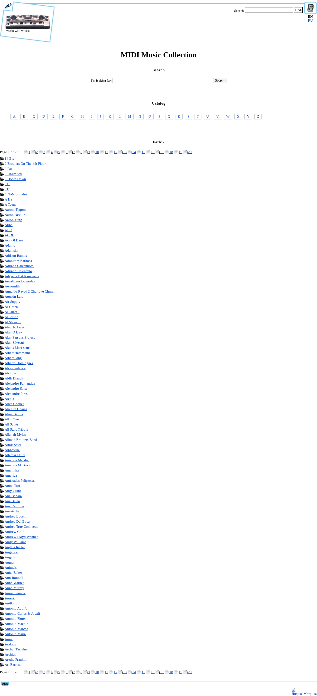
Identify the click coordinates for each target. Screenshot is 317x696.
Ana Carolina (14, 506)
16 (153, 152)
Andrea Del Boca (17, 521)
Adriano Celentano (18, 271)
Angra (9, 562)
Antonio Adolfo (16, 608)
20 (190, 152)
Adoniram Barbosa (18, 261)
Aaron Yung (13, 220)
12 (115, 152)
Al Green (11, 307)
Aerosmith (12, 286)
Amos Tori (12, 486)
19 (180, 152)
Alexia (9, 399)
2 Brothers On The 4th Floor (25, 163)
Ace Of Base (14, 240)
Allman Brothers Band (21, 440)
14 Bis (9, 158)
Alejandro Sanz (16, 388)
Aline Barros (14, 414)
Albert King (13, 358)
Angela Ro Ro (15, 547)
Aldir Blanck (14, 378)
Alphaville (12, 450)
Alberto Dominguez (19, 363)
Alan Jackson (14, 327)
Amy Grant (13, 491)
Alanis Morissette (17, 348)
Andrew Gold (14, 532)
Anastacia (12, 511)
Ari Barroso (13, 664)
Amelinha (12, 470)
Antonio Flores (15, 618)
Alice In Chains (16, 409)
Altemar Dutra (15, 455)
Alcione (10, 373)
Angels (10, 557)
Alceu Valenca (15, 368)
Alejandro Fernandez (20, 383)
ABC (8, 230)
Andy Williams (15, 542)
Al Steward (13, 322)
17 (162, 152)
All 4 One (12, 419)
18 (171, 152)
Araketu (10, 644)
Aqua (9, 639)
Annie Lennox (15, 593)
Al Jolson (11, 317)
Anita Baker (13, 572)
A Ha (8, 199)
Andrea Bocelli (15, 516)
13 (125, 152)
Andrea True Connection (22, 526)
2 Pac (9, 169)
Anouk (10, 598)
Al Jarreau (12, 312)
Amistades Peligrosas (20, 480)
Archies (10, 654)
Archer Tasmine (16, 649)
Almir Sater (13, 445)
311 (7, 184)
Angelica (11, 552)
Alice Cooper (14, 404)
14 (134, 152)
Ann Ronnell (14, 578)
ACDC (9, 235)
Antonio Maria (15, 634)
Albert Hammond (17, 353)
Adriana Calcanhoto (19, 266)
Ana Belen (12, 501)
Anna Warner (14, 583)
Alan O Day (13, 332)
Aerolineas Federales (20, 281)
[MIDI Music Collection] (27, 42)
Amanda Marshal (17, 460)
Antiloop (11, 603)
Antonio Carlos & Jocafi (22, 613)
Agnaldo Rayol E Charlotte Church (30, 291)
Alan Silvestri (14, 342)
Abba (9, 225)
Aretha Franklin (16, 659)
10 (97, 152)
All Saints (12, 424)
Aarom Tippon (15, 209)
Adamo (10, 245)
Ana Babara (13, 496)
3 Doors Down (15, 179)
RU (310, 20)
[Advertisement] (179, 27)
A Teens (10, 204)
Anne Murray (14, 588)
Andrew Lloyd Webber (21, 537)
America (11, 475)
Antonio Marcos (16, 629)
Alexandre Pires (16, 394)
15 (143, 152)
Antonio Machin (16, 624)
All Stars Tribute (16, 429)
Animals (11, 567)
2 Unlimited (13, 174)
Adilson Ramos (16, 255)
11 (106, 152)
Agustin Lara (14, 296)
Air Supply (12, 301)
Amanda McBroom (18, 465)
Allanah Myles (15, 434)
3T (7, 189)
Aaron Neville (15, 215)
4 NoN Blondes (16, 194)
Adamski (11, 250)
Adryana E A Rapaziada (22, 276)
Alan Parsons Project (20, 337)
